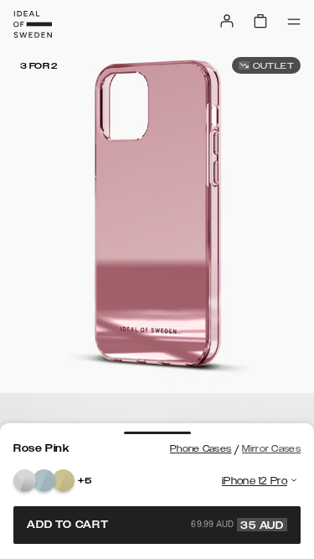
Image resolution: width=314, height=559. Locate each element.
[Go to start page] (32, 24)
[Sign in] (227, 21)
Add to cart (155, 524)
